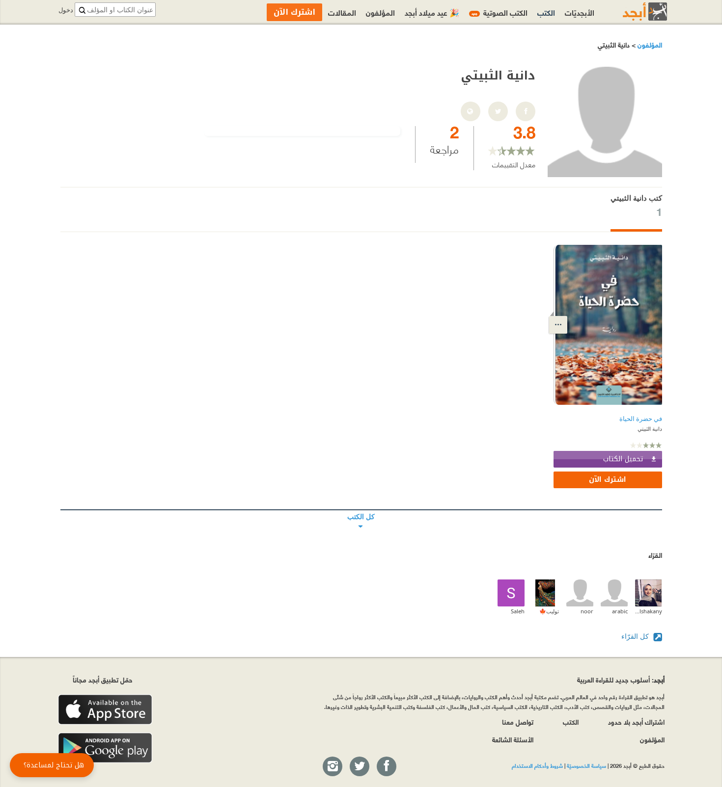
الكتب (546, 12)
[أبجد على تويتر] (359, 767)
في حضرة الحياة (640, 419)
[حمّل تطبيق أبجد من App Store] (105, 709)
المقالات (342, 12)
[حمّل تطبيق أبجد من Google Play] (105, 748)
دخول (65, 10)
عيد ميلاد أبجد (432, 12)
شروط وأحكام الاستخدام (537, 765)
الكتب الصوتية (500, 12)
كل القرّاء (636, 636)
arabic (620, 611)
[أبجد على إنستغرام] (332, 767)
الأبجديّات (579, 12)
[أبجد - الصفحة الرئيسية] (632, 11)
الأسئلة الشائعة (512, 739)
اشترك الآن (607, 479)
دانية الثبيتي (650, 428)
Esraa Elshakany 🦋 (648, 611)
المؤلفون (649, 44)
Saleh (518, 611)
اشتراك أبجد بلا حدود (636, 721)
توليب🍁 (549, 611)
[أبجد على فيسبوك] (386, 767)
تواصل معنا (517, 721)
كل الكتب (361, 509)
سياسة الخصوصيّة (586, 765)
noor (587, 611)
